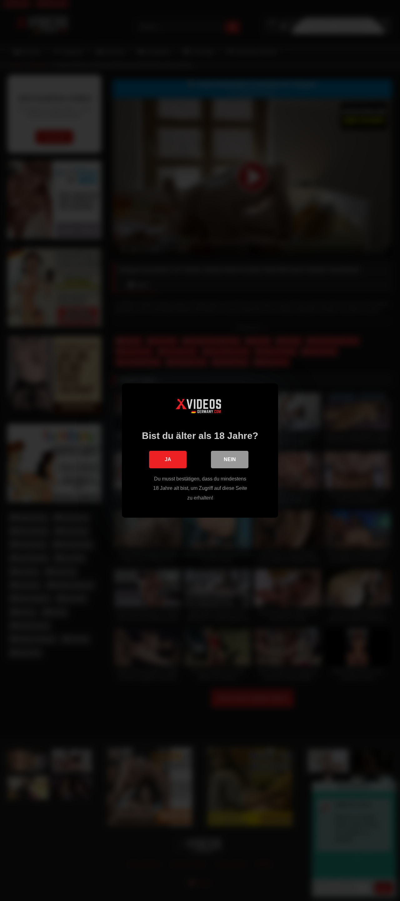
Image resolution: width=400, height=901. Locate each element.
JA (168, 459)
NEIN (230, 459)
